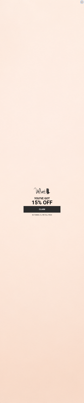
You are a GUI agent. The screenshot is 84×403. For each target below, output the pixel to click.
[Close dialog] (81, 2)
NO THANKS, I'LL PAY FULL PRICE (42, 214)
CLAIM (42, 209)
